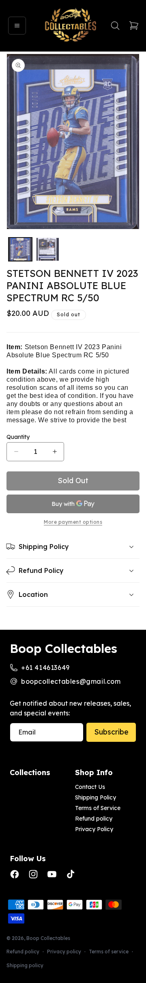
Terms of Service (97, 808)
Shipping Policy (95, 797)
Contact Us (90, 787)
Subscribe (111, 732)
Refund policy (93, 818)
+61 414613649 (45, 667)
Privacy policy (64, 951)
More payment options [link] (73, 522)
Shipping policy (24, 965)
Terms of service (109, 951)
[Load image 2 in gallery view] (48, 249)
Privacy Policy (94, 829)
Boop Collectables (48, 938)
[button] (17, 25)
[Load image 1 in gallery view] (20, 249)
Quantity (18, 437)
